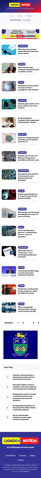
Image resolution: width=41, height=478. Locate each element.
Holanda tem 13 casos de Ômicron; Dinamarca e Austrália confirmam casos (28, 158)
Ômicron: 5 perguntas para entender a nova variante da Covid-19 (28, 140)
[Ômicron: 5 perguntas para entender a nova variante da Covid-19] (9, 139)
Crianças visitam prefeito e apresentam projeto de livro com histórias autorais (24, 377)
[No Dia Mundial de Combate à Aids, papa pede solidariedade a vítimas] (9, 122)
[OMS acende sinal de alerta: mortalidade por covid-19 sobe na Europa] (9, 214)
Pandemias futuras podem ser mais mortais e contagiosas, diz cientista (28, 88)
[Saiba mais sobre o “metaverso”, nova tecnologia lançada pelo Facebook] (9, 253)
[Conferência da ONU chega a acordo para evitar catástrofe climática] (9, 272)
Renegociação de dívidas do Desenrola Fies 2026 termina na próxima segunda (24, 408)
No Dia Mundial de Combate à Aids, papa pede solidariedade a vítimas (28, 120)
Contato (22, 455)
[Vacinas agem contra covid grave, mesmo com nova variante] (9, 105)
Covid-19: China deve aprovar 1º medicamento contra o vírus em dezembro (27, 233)
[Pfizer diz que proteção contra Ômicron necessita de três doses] (9, 51)
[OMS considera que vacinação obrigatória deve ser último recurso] (9, 69)
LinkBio (20, 460)
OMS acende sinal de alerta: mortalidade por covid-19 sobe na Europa (28, 214)
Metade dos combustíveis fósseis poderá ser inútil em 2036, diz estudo (28, 291)
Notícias (19, 16)
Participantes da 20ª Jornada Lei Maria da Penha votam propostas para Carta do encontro (24, 397)
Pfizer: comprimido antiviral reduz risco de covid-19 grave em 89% (27, 309)
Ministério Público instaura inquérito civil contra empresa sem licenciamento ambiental (25, 387)
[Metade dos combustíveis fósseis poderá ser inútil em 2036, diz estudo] (9, 290)
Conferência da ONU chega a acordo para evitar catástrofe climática (28, 273)
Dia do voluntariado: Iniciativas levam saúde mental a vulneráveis (22, 417)
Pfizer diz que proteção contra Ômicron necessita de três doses (28, 51)
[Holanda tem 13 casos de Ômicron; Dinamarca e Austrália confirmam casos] (9, 157)
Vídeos (32, 455)
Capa (11, 16)
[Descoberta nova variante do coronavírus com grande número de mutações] (9, 176)
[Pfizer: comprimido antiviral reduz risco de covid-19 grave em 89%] (9, 308)
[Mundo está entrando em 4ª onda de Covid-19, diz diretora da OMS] (9, 195)
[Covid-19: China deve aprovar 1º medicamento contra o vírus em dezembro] (9, 233)
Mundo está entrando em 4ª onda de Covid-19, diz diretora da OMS (28, 196)
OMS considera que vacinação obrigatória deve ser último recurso (28, 69)
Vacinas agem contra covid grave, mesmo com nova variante (28, 106)
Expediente (10, 455)
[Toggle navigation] (4, 6)
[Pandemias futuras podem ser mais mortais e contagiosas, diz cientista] (9, 87)
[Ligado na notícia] (20, 5)
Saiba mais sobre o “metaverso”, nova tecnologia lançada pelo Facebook (27, 254)
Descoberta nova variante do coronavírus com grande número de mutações (28, 177)
